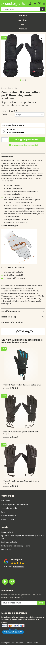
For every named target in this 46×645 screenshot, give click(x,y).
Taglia (4, 114)
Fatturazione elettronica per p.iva (15, 546)
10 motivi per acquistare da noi (14, 504)
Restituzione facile (9, 542)
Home (3, 88)
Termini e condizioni (9, 508)
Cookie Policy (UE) (9, 515)
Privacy (4, 512)
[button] (41, 38)
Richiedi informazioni (12, 322)
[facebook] (5, 582)
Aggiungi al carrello (28, 139)
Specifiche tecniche (11, 311)
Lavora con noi (7, 519)
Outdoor (23, 15)
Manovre (23, 29)
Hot (23, 24)
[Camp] (23, 331)
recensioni (18, 566)
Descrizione (7, 156)
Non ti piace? (15, 131)
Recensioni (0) (8, 316)
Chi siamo (5, 501)
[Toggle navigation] (44, 3)
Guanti (10, 88)
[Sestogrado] (13, 4)
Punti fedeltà (6, 549)
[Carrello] (39, 3)
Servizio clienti (7, 532)
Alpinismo (23, 20)
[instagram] (12, 582)
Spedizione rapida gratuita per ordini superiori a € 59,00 (22, 537)
